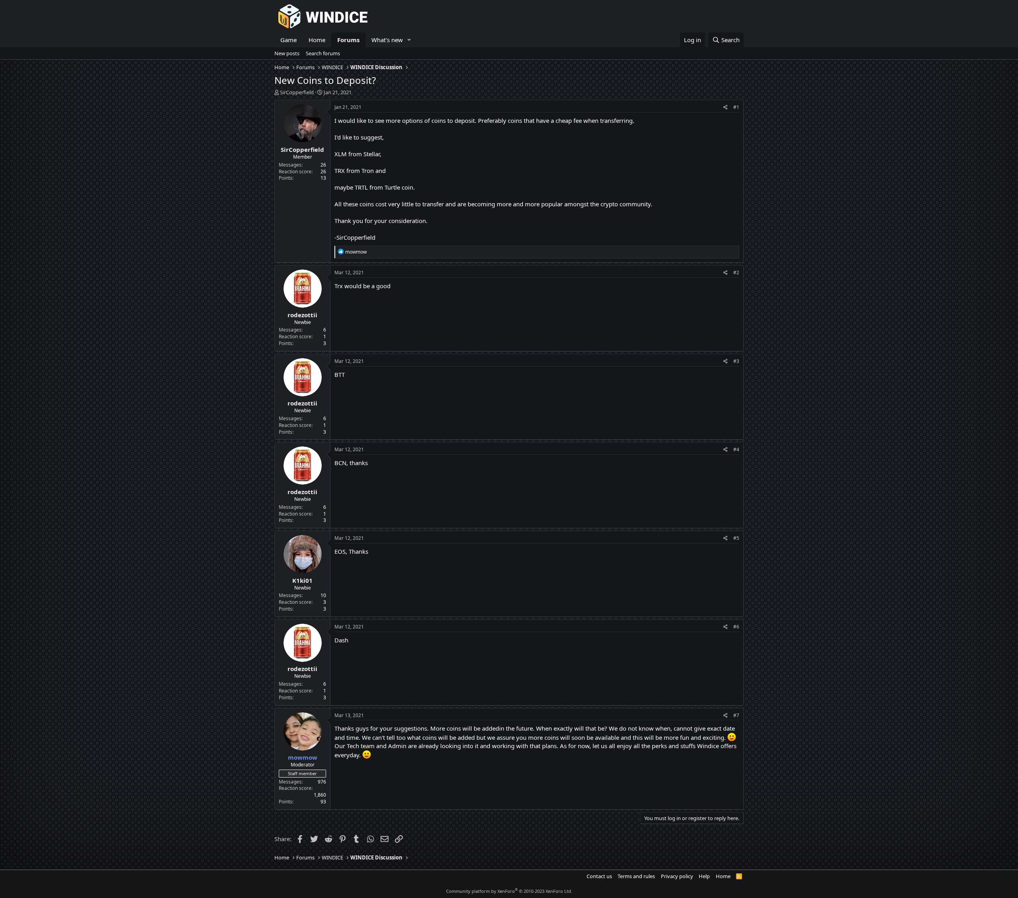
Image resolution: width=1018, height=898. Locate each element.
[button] (409, 40)
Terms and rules (636, 876)
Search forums (323, 53)
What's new (387, 40)
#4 (736, 449)
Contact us (599, 876)
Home (317, 40)
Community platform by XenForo (509, 891)
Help (704, 876)
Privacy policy (677, 876)
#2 (736, 272)
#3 (736, 361)
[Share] (725, 107)
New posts (286, 53)
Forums (348, 40)
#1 (736, 107)
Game (288, 40)
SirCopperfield (297, 92)
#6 (736, 626)
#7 (736, 715)
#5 (736, 538)
